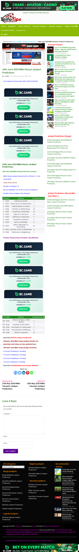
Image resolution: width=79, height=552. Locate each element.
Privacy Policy (39, 541)
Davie (34, 526)
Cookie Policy (15, 541)
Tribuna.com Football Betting (16, 532)
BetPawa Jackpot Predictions (12, 505)
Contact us (49, 541)
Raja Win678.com (17, 534)
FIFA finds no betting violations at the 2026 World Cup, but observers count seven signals (65, 94)
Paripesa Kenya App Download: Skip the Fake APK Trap (64, 124)
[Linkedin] (23, 373)
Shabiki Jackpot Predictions (12, 508)
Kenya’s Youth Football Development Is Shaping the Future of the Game (64, 117)
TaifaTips (18, 526)
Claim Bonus (23, 107)
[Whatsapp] (31, 373)
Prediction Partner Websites (16, 530)
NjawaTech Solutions (52, 526)
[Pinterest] (27, 373)
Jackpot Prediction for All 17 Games (49, 532)
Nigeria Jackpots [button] (71, 26)
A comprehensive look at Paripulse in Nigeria (63, 56)
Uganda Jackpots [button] (56, 26)
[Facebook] (15, 373)
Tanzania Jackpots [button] (39, 26)
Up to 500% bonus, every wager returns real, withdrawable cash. (23, 99)
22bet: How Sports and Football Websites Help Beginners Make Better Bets (65, 102)
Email (6, 443)
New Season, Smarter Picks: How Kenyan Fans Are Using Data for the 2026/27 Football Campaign (65, 79)
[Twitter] (19, 373)
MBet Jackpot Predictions (27, 41)
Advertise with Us (33, 530)
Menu (5, 34)
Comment (7, 414)
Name (5, 436)
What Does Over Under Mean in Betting (69, 509)
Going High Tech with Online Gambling (69, 470)
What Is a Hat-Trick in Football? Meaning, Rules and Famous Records (65, 71)
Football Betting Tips (63, 530)
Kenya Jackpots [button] (24, 26)
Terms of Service (27, 541)
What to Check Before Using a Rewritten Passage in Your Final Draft (65, 86)
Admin (7, 76)
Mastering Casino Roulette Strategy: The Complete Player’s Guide (69, 490)
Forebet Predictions (31, 534)
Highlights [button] (12, 26)
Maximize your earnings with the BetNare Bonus (68, 516)
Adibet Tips (32, 532)
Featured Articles (7, 30)
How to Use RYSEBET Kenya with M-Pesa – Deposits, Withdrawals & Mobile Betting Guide (66, 49)
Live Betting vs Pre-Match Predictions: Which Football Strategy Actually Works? (63, 109)
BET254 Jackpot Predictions (21, 338)
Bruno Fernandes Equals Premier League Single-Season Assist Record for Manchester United (69, 480)
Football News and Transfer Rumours (24, 365)
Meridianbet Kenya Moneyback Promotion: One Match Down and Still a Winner (69, 501)
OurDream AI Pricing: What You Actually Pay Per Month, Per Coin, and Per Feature (65, 64)
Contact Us (20, 30)
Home (3, 26)
